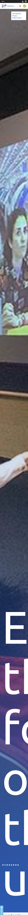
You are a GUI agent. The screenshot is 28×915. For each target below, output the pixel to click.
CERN (2, 1)
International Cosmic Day (16, 15)
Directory (25, 1)
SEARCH (24, 6)
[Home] (8, 6)
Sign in (22, 1)
